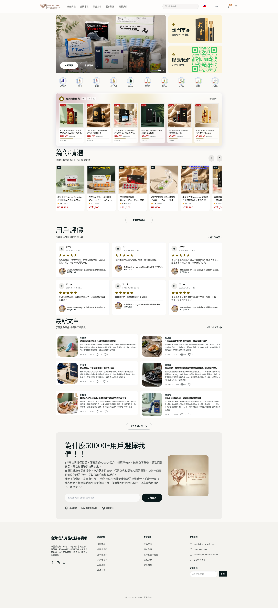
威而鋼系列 (102, 549)
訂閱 (223, 574)
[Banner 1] (158, 70)
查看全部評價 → (215, 237)
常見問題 (148, 565)
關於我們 (148, 549)
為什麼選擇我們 (151, 554)
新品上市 (101, 570)
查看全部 (214, 99)
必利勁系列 (102, 559)
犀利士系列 (102, 554)
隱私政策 (148, 559)
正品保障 (148, 544)
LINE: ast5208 (200, 549)
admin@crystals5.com (204, 544)
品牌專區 (101, 565)
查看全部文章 (214, 327)
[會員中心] (236, 6)
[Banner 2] (162, 70)
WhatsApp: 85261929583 (206, 554)
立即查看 (69, 65)
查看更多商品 (139, 220)
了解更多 (89, 65)
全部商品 (101, 544)
